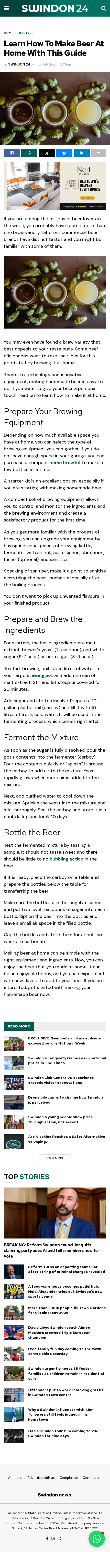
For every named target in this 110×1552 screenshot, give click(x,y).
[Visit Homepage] (55, 8)
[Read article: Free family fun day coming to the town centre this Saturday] (14, 1354)
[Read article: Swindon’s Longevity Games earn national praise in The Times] (14, 1063)
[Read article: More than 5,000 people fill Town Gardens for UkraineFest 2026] (14, 1313)
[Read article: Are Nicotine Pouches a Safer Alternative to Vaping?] (14, 1141)
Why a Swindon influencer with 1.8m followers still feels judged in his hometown (61, 1414)
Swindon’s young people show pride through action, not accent (60, 1119)
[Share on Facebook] (12, 153)
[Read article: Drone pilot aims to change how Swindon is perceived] (14, 1102)
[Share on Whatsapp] (29, 153)
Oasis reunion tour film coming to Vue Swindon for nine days (63, 1433)
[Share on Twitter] (47, 153)
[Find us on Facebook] (47, 1539)
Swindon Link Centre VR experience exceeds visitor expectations (61, 1080)
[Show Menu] (6, 8)
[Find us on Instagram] (53, 1539)
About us (15, 1478)
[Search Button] (103, 8)
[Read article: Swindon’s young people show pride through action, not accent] (14, 1122)
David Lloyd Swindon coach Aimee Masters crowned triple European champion (59, 1332)
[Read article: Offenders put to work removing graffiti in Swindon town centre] (14, 1395)
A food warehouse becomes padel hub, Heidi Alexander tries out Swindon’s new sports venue (65, 1291)
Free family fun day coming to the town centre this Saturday (64, 1351)
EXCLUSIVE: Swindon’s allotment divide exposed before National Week (64, 1041)
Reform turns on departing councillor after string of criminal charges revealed (66, 1269)
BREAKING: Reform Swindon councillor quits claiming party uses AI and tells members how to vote (51, 1250)
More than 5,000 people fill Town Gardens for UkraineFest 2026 (67, 1310)
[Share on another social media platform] (98, 153)
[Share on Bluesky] (64, 153)
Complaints (69, 1478)
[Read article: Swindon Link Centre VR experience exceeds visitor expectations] (14, 1082)
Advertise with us (41, 1478)
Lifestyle (25, 33)
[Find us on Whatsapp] (59, 1539)
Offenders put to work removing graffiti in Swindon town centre (66, 1392)
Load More (55, 1158)
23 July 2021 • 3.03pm (54, 64)
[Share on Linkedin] (82, 153)
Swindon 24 (19, 64)
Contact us (92, 1478)
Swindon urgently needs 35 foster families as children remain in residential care (66, 1373)
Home (8, 33)
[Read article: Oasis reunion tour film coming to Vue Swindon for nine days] (14, 1436)
